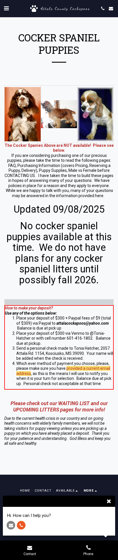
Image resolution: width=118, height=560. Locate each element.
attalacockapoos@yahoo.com (82, 323)
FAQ (12, 165)
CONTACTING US (20, 175)
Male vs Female (82, 170)
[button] (6, 8)
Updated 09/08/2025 (59, 209)
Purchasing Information (38, 165)
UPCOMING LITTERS (36, 410)
